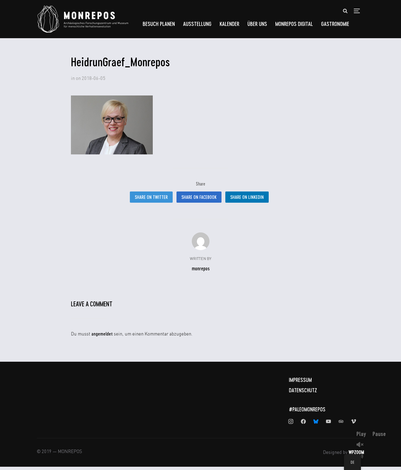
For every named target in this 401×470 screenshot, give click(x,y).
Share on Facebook (199, 197)
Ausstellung (197, 23)
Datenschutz (303, 390)
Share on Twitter (151, 197)
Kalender (229, 23)
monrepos (201, 268)
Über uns (257, 23)
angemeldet (102, 333)
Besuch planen (159, 23)
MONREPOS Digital (294, 23)
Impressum (300, 379)
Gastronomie (335, 23)
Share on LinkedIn (247, 197)
